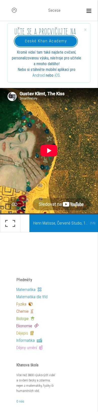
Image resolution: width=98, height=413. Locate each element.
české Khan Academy (46, 41)
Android (38, 75)
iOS (57, 75)
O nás (20, 401)
